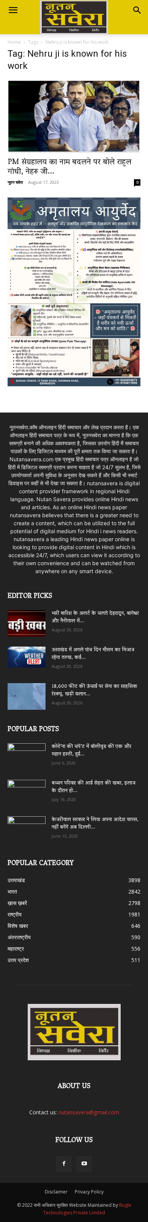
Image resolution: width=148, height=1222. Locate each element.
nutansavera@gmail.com (88, 1112)
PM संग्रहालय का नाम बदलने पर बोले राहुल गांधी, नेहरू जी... (69, 167)
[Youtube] (84, 1163)
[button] (13, 10)
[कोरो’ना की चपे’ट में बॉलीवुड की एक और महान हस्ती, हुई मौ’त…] (27, 753)
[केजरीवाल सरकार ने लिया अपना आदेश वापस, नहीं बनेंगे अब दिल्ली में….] (27, 827)
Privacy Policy (89, 1192)
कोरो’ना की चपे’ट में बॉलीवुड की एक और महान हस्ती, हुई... (91, 751)
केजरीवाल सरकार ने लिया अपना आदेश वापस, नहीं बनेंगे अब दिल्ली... (95, 824)
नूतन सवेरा (15, 182)
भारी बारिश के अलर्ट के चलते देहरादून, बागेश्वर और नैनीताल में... (95, 617)
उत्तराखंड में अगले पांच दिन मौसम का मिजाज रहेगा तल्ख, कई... (93, 654)
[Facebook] (63, 1163)
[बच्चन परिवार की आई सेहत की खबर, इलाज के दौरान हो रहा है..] (27, 790)
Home (14, 42)
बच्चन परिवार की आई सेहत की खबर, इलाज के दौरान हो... (93, 787)
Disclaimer (56, 1192)
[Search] (137, 10)
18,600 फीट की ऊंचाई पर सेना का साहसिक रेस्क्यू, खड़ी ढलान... (94, 690)
